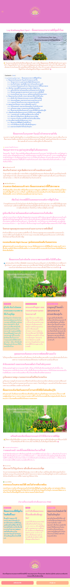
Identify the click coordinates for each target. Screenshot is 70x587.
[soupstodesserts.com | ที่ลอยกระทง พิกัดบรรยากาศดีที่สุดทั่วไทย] (35, 11)
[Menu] (2, 11)
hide (14, 75)
